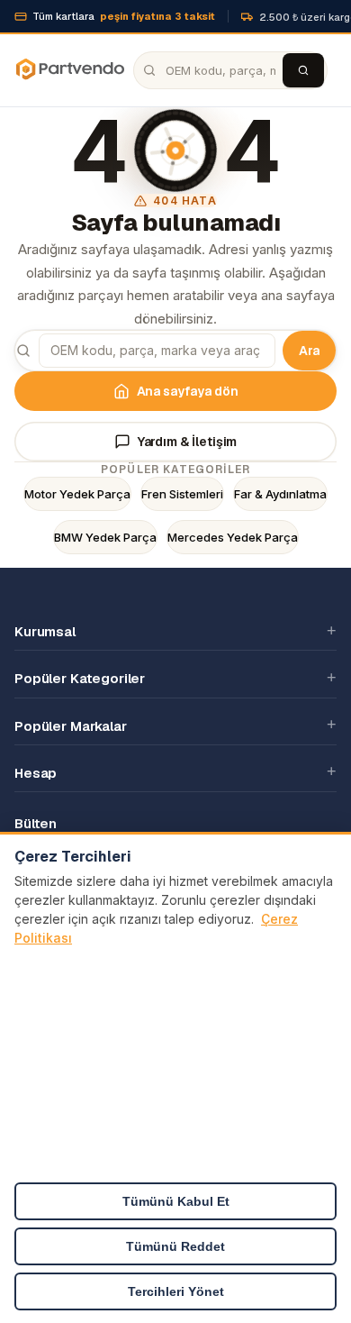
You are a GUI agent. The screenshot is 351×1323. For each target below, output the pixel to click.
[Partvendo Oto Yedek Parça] (69, 70)
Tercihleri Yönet (176, 1291)
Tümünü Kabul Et (176, 1201)
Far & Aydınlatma (280, 494)
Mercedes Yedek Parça (232, 537)
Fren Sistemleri (182, 494)
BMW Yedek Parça (105, 537)
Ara (309, 350)
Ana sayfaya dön (187, 391)
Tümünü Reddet (175, 1246)
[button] (175, 631)
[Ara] (303, 70)
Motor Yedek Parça (77, 494)
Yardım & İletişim (188, 441)
